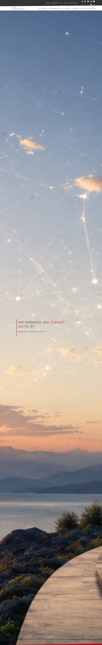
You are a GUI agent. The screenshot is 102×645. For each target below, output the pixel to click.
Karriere (48, 3)
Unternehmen (54, 3)
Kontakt (66, 3)
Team (61, 3)
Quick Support (73, 3)
